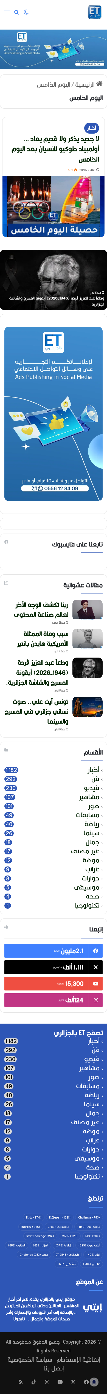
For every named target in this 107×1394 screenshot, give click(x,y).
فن (95, 779)
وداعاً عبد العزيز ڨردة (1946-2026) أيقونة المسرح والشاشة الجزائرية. (37, 672)
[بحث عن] (16, 14)
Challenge (89, 1217)
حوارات (90, 878)
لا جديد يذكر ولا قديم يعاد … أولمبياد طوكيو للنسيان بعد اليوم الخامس (55, 149)
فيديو (91, 788)
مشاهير (89, 797)
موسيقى (86, 887)
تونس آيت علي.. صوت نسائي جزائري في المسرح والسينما (36, 711)
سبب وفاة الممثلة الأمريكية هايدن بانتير (42, 638)
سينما (91, 833)
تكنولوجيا (87, 905)
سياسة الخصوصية (29, 1359)
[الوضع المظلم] (26, 14)
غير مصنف (85, 851)
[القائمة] (7, 14)
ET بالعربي (59, 1226)
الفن (93, 1254)
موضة (91, 860)
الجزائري (16, 1245)
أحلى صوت (89, 1245)
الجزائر (40, 1245)
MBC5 (70, 1236)
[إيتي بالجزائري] (94, 12)
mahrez (30, 1226)
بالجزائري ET (67, 1254)
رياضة (92, 824)
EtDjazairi (60, 1217)
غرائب (92, 869)
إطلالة (63, 1245)
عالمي (91, 1264)
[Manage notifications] (94, 1382)
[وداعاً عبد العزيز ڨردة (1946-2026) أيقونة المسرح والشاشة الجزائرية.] (87, 668)
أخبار (91, 128)
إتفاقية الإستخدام (78, 1359)
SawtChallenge (40, 1236)
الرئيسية (85, 84)
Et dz (33, 1217)
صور (93, 806)
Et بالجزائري (88, 1226)
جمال (92, 842)
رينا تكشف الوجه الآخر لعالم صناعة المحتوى (41, 609)
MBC (92, 1236)
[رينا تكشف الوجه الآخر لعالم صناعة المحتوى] (87, 610)
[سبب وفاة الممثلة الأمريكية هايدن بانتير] (87, 639)
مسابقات (87, 815)
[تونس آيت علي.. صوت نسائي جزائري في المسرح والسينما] (87, 707)
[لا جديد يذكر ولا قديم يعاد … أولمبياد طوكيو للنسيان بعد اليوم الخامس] (53, 206)
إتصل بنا (54, 1368)
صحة (92, 896)
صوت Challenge (34, 1254)
